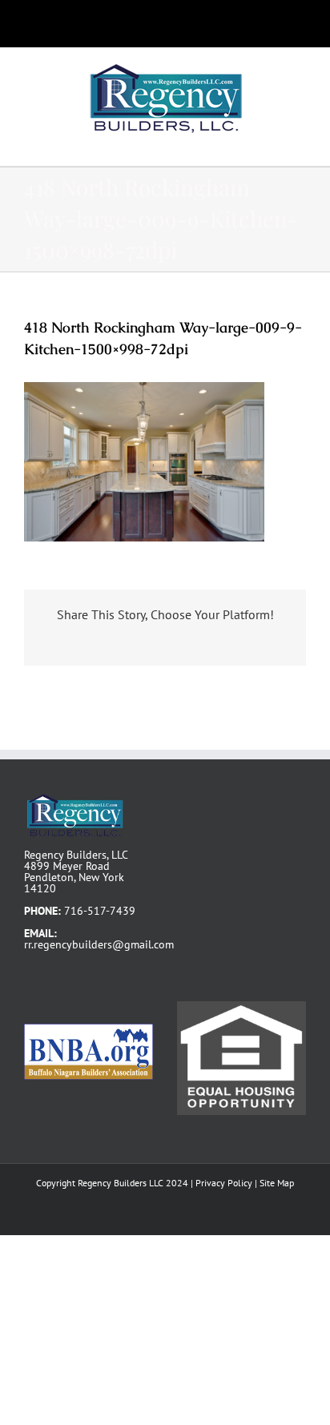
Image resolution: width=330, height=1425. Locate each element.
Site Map (277, 1183)
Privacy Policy (223, 1183)
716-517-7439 (99, 911)
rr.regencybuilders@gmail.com (99, 944)
